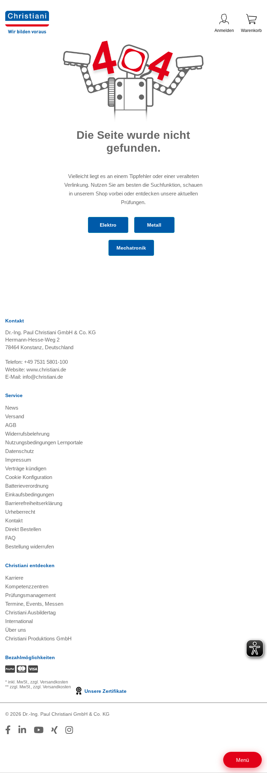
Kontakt (14, 520)
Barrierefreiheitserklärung (33, 503)
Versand (14, 416)
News (11, 408)
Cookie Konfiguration (28, 477)
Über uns (15, 630)
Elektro (108, 225)
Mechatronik (131, 248)
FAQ (10, 538)
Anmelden (224, 30)
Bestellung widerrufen (29, 546)
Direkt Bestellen (23, 529)
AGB (10, 425)
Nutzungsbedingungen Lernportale (44, 442)
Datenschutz (19, 451)
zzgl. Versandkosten (49, 682)
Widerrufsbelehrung (27, 434)
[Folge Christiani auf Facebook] (8, 730)
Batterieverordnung (26, 486)
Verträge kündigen (25, 468)
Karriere (14, 578)
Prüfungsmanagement (30, 595)
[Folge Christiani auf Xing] (54, 730)
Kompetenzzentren (26, 586)
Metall (154, 225)
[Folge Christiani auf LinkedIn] (22, 730)
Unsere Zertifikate (105, 691)
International (19, 621)
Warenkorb (251, 30)
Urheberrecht (20, 512)
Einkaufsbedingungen (29, 494)
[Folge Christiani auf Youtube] (38, 730)
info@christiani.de (43, 377)
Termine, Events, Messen (34, 604)
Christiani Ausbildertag (30, 612)
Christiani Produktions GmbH (38, 638)
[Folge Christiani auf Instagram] (69, 730)
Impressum (18, 460)
